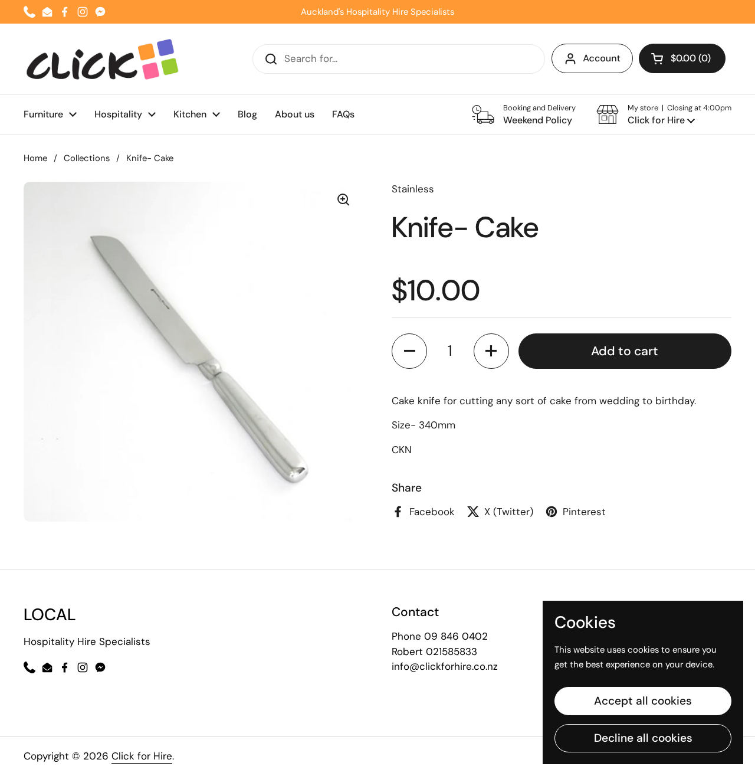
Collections (87, 158)
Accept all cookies (643, 700)
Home (35, 158)
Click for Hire (141, 755)
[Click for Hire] (102, 59)
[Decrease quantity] (409, 351)
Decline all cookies (643, 738)
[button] (663, 114)
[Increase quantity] (491, 351)
